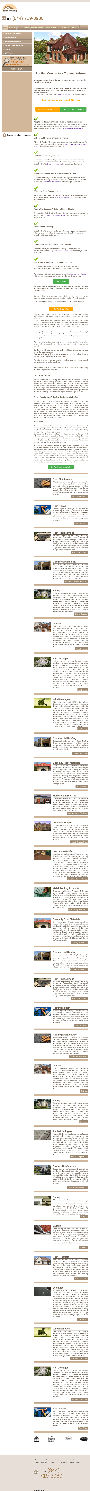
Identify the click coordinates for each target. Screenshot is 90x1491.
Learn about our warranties (52, 182)
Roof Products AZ (81, 1278)
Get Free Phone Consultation (73, 109)
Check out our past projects (56, 215)
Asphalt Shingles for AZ (79, 1157)
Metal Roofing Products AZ (77, 910)
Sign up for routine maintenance (61, 251)
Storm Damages (63, 27)
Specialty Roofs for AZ (79, 943)
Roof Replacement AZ (79, 552)
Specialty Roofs (81, 786)
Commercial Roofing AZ (78, 969)
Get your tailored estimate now (72, 128)
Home (5, 27)
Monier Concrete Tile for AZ (77, 813)
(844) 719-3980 (27, 18)
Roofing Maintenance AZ (78, 1056)
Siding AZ (83, 1122)
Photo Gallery (51, 27)
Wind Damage (82, 729)
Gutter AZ (84, 1091)
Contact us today (64, 94)
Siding (7, 49)
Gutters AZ (83, 1247)
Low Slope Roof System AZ (77, 879)
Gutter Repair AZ (81, 649)
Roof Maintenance (13, 34)
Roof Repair (10, 37)
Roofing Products (38, 27)
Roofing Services (23, 27)
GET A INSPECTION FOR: (17, 63)
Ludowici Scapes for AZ (79, 842)
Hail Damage (82, 690)
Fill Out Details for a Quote (47, 109)
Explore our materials (54, 164)
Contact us (75, 27)
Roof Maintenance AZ (79, 497)
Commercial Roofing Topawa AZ (75, 581)
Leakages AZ (82, 1319)
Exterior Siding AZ (81, 614)
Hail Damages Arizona (79, 1399)
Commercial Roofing (14, 45)
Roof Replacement (13, 41)
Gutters (9, 53)
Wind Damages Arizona (79, 1358)
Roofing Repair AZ (80, 523)
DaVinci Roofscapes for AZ (77, 1188)
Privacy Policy (75, 1462)
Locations (63, 1462)
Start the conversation (62, 197)
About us (12, 27)
